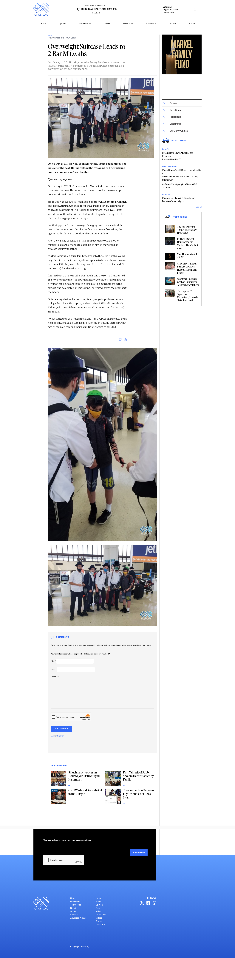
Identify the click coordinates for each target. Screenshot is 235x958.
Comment (56, 677)
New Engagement (170, 167)
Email (54, 670)
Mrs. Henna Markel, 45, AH (187, 255)
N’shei (107, 24)
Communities (85, 24)
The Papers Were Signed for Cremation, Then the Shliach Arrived (188, 295)
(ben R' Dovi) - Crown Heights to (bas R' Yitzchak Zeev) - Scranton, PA (181, 174)
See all (199, 207)
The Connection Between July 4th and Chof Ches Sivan (138, 793)
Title (53, 661)
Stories (99, 921)
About (192, 24)
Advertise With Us (78, 918)
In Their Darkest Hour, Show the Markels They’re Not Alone (187, 243)
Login (53, 736)
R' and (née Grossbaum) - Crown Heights (178, 199)
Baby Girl (166, 149)
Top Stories (75, 905)
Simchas (74, 915)
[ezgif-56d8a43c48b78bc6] (182, 54)
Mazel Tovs (101, 915)
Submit (172, 24)
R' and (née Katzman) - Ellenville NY (177, 156)
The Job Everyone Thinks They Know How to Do (187, 230)
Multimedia (75, 902)
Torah (43, 24)
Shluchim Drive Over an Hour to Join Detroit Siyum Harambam (84, 775)
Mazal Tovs (128, 24)
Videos (99, 918)
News (50, 35)
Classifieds (151, 24)
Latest (98, 898)
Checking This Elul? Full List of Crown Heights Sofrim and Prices (187, 268)
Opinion (62, 24)
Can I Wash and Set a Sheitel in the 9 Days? (85, 792)
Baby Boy (166, 195)
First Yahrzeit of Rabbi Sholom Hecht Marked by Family (138, 775)
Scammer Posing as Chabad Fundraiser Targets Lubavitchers (188, 282)
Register (60, 736)
